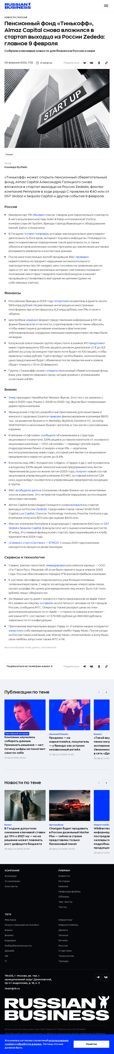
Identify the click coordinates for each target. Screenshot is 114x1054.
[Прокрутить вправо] (106, 692)
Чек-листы (65, 902)
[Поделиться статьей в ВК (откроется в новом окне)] (91, 63)
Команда (10, 876)
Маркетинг (65, 920)
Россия (22, 17)
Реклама (10, 920)
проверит (82, 257)
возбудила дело (27, 490)
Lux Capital (26, 513)
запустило (16, 630)
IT (6, 961)
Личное (63, 935)
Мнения (63, 886)
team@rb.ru (12, 988)
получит (81, 471)
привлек (55, 416)
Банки (8, 930)
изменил (32, 320)
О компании (12, 881)
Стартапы (65, 951)
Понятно (91, 1044)
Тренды (63, 961)
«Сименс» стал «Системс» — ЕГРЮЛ (33, 542)
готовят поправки (36, 233)
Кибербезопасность (18, 946)
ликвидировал (56, 565)
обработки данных (29, 1044)
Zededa (41, 509)
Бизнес (9, 935)
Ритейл (63, 940)
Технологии (66, 956)
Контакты (11, 886)
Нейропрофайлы (69, 891)
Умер (12, 397)
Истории (64, 881)
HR (6, 956)
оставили (46, 603)
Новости (10, 17)
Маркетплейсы (68, 925)
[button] (106, 5)
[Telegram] (98, 977)
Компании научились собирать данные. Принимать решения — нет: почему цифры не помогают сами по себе (25, 745)
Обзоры (63, 897)
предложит (97, 343)
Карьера (10, 940)
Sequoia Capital (30, 528)
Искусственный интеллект (22, 925)
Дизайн (9, 951)
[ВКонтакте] (106, 977)
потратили (61, 301)
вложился (77, 505)
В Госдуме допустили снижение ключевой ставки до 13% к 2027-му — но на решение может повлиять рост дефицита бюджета (24, 836)
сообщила (48, 435)
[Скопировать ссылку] (106, 63)
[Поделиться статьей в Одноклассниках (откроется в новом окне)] (99, 63)
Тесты (62, 907)
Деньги (63, 930)
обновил (39, 215)
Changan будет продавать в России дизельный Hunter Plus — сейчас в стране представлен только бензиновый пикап (69, 836)
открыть (52, 370)
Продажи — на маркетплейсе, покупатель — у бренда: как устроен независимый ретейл (69, 744)
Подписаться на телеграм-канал (28, 666)
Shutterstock (49, 647)
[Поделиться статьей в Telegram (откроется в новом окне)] (84, 63)
